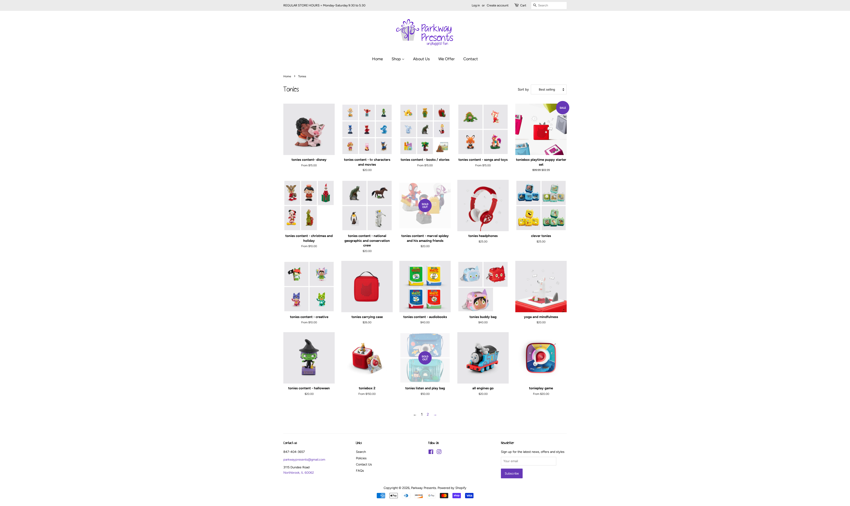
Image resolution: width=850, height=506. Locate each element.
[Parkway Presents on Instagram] (439, 453)
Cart (523, 5)
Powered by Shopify (452, 488)
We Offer (446, 58)
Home (377, 58)
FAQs (360, 471)
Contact (470, 58)
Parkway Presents (423, 488)
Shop (397, 58)
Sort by (523, 89)
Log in (476, 5)
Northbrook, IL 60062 (298, 473)
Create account (497, 5)
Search (361, 452)
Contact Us (364, 464)
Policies (361, 458)
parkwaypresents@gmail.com (304, 459)
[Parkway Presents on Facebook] (430, 453)
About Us (421, 58)
